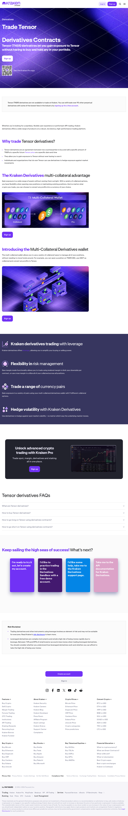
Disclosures (102, 776)
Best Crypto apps (104, 760)
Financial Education (106, 743)
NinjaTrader (29, 793)
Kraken (12, 793)
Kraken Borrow (8, 732)
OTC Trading (7, 716)
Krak (11, 796)
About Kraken (40, 699)
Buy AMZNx (70, 760)
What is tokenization (105, 757)
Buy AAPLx (69, 754)
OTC (21, 796)
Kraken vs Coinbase (105, 767)
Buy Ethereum (7, 750)
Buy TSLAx (69, 750)
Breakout (38, 793)
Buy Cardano (7, 760)
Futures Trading (8, 713)
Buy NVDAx (69, 747)
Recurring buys (8, 729)
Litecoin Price (70, 723)
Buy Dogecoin (7, 754)
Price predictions (72, 729)
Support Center (40, 729)
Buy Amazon (39, 757)
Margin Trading (8, 710)
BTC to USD (101, 703)
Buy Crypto (6, 703)
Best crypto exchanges (106, 763)
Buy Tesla (37, 750)
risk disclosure (39, 634)
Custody (28, 796)
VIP (43, 793)
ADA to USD (101, 723)
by (7, 787)
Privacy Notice (17, 776)
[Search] (120, 4)
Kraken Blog (38, 710)
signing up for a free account (66, 106)
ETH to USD (101, 706)
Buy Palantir (38, 760)
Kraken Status (39, 726)
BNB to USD (101, 713)
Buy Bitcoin (6, 747)
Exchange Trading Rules (88, 776)
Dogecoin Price (71, 710)
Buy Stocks (39, 743)
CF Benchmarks (91, 793)
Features (6, 699)
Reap (100, 793)
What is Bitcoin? (103, 754)
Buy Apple (38, 754)
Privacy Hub (6, 776)
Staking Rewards (9, 726)
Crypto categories (72, 726)
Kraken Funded (8, 736)
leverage (26, 350)
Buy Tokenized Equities (75, 743)
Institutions (6, 719)
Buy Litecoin (7, 767)
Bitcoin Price (70, 703)
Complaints (38, 732)
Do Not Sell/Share (42, 776)
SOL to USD (101, 716)
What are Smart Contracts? (108, 750)
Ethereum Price (71, 706)
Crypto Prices (71, 699)
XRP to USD (101, 710)
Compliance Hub (58, 776)
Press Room (38, 716)
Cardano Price (71, 716)
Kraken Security (40, 703)
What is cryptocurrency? (107, 747)
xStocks (82, 793)
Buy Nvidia (38, 747)
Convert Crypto (104, 699)
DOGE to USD (102, 719)
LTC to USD (101, 729)
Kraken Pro (20, 793)
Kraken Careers (40, 706)
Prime (17, 796)
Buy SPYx (69, 757)
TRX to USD (101, 726)
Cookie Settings (29, 776)
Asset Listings (39, 723)
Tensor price (30, 152)
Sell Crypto (6, 706)
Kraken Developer (41, 713)
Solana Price (70, 719)
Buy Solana (6, 763)
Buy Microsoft (39, 763)
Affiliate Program (40, 719)
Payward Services (71, 793)
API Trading (6, 723)
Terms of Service (72, 776)
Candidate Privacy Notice (116, 776)
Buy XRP (5, 757)
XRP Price (69, 713)
